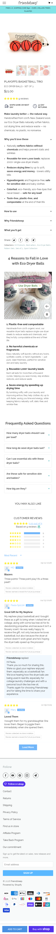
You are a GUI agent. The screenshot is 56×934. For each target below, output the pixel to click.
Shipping (7, 805)
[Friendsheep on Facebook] (6, 775)
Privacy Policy (10, 812)
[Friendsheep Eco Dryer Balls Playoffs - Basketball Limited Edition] (28, 40)
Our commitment (12, 847)
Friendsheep (16, 881)
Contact (7, 791)
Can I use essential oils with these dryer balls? (25, 460)
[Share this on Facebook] (20, 240)
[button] (11, 98)
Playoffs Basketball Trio (23, 81)
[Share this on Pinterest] (26, 240)
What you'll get (12, 230)
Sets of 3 (19, 248)
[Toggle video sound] (47, 306)
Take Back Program (13, 840)
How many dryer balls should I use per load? (25, 435)
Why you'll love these (16, 139)
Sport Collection (30, 248)
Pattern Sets (9, 248)
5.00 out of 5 (35, 523)
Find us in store (11, 826)
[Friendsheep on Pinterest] (20, 775)
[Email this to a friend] (33, 240)
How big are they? (16, 488)
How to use (10, 211)
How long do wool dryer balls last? (25, 448)
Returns (7, 798)
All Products (19, 245)
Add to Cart (15, 929)
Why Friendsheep (14, 220)
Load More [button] (28, 747)
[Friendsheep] (28, 3)
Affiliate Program (11, 833)
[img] (11, 563)
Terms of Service (12, 819)
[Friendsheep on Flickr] (31, 775)
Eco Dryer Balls (43, 245)
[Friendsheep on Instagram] (27, 775)
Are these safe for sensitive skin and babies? (24, 475)
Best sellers (31, 245)
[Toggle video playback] (47, 314)
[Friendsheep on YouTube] (13, 775)
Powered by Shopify (12, 885)
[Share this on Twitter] (13, 240)
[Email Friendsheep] (36, 775)
